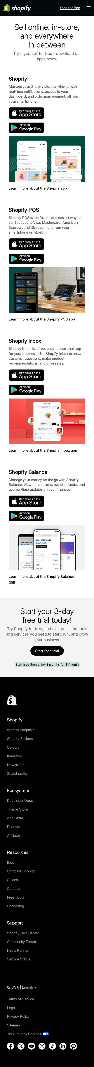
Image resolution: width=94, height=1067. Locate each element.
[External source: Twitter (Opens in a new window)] (20, 1046)
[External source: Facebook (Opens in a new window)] (10, 1046)
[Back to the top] (12, 700)
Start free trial (47, 651)
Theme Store (17, 809)
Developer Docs (20, 800)
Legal (11, 1008)
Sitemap (13, 1025)
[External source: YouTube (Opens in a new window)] (31, 1046)
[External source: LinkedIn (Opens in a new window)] (62, 1046)
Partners (13, 826)
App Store (15, 818)
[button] (88, 8)
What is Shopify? (20, 730)
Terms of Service (20, 999)
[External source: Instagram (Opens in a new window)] (41, 1046)
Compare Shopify (21, 871)
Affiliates (14, 835)
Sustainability (17, 773)
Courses (13, 888)
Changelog (15, 906)
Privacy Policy (18, 1016)
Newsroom (15, 765)
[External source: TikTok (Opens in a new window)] (52, 1046)
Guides (12, 880)
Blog (10, 862)
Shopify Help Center (23, 933)
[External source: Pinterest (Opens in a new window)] (73, 1046)
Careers (13, 747)
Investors (14, 756)
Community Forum (21, 942)
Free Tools (15, 897)
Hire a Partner (17, 950)
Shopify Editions (20, 738)
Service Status (18, 959)
